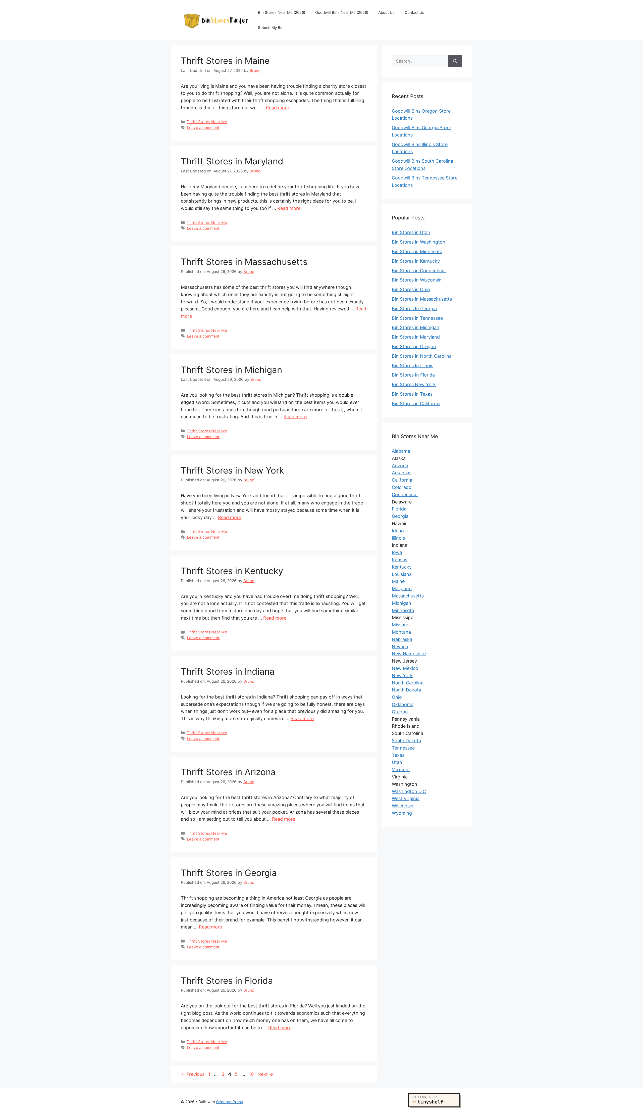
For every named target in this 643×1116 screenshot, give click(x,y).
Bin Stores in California (416, 403)
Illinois (398, 537)
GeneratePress (229, 1101)
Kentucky (402, 566)
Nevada (400, 646)
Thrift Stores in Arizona (228, 772)
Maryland (402, 588)
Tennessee (403, 747)
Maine (398, 581)
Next (265, 1074)
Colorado (401, 487)
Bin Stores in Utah (411, 232)
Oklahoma (402, 704)
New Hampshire (409, 653)
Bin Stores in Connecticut (419, 270)
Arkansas (401, 472)
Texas (398, 755)
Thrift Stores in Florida (227, 980)
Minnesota (403, 610)
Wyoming (402, 812)
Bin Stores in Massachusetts (422, 299)
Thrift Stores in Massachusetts (244, 261)
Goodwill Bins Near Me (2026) (341, 12)
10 (252, 1074)
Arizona (400, 465)
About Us (386, 12)
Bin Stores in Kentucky (416, 261)
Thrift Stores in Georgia (229, 872)
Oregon (400, 711)
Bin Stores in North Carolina (422, 356)
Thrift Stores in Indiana (228, 671)
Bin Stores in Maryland (416, 337)
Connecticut (405, 494)
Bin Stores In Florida (413, 375)
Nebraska (402, 639)
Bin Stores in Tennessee (417, 318)
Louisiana (402, 574)
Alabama (401, 451)
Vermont (401, 769)
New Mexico (405, 668)
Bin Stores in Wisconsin (417, 280)
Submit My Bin (271, 27)
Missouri (400, 624)
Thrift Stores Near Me (207, 121)
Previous (192, 1074)
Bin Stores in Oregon (414, 346)
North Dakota (406, 689)
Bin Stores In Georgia (414, 308)
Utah (397, 762)
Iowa (397, 552)
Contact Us (414, 12)
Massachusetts (408, 595)
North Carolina (407, 682)
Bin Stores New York (414, 384)
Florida (399, 509)
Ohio (397, 697)
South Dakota (406, 740)
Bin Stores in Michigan (415, 327)
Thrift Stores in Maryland (232, 161)
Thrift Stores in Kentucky (232, 571)
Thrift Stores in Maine (225, 60)
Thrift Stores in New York (232, 470)
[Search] (455, 61)
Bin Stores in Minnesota (417, 251)
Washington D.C (409, 791)
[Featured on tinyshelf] (435, 1107)
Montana (401, 632)
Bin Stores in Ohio (411, 289)
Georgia (400, 516)
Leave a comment (203, 127)
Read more (277, 107)
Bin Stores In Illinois (412, 365)
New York (402, 675)
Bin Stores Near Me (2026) (281, 12)
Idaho (398, 530)
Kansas (399, 559)
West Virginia (405, 798)
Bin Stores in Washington (418, 242)
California (402, 480)
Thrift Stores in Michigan (231, 369)
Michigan (401, 603)
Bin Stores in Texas (412, 394)
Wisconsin (402, 805)
